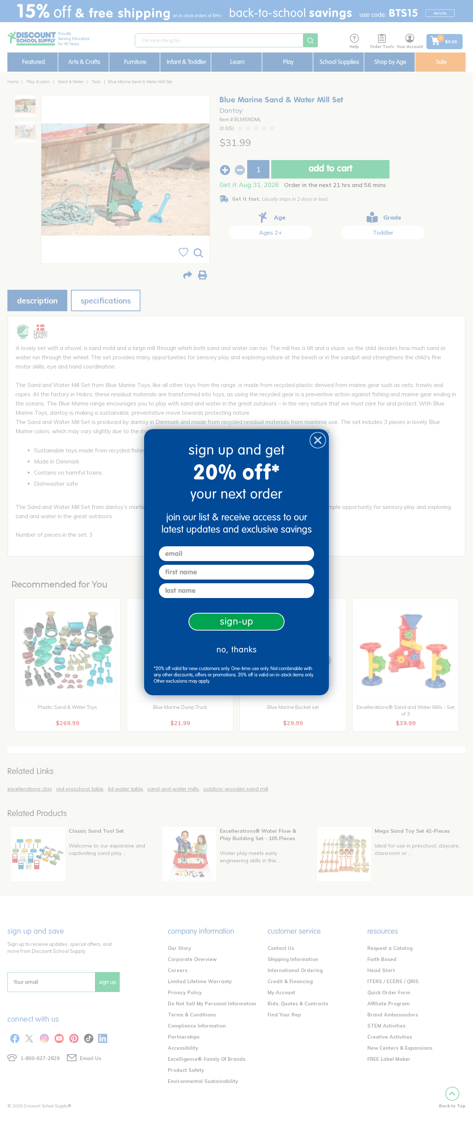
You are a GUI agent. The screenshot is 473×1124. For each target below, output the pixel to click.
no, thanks (237, 650)
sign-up (236, 621)
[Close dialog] (317, 440)
